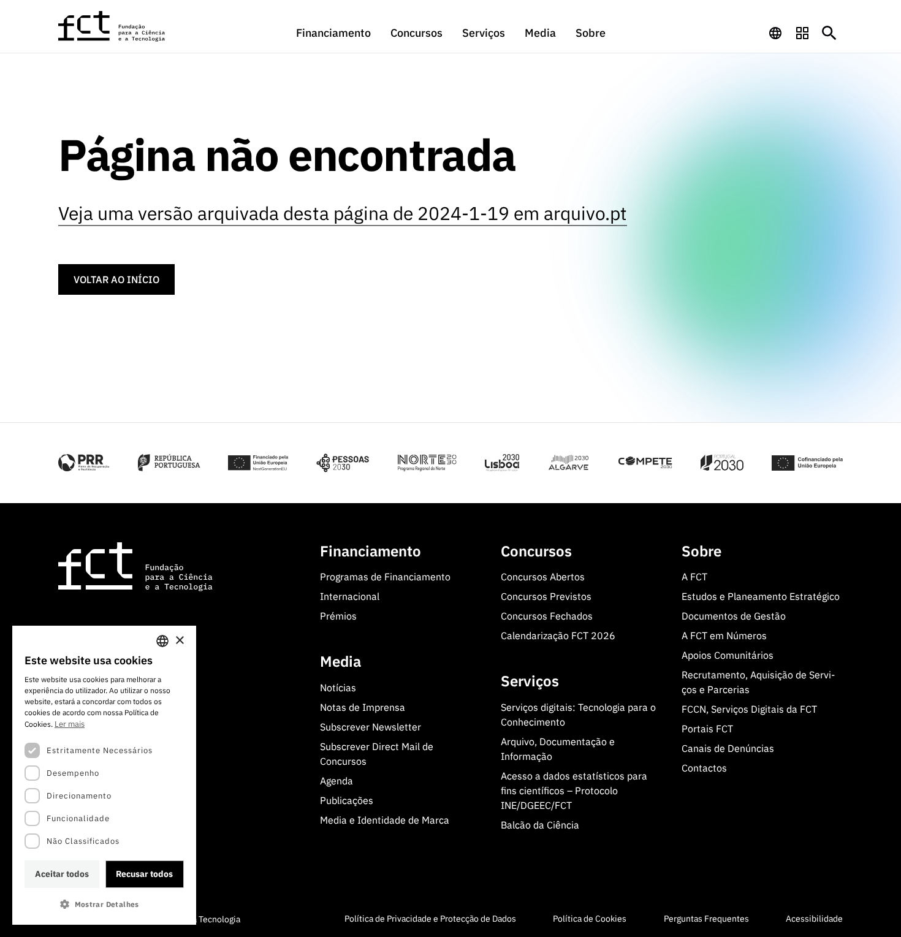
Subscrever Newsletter (370, 727)
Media (540, 33)
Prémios (338, 616)
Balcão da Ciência (540, 825)
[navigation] (775, 33)
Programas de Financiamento (385, 577)
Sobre (591, 33)
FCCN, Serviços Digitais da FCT (749, 709)
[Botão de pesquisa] (829, 33)
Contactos (704, 768)
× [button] (179, 640)
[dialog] (104, 775)
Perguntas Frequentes (706, 918)
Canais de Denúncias (728, 748)
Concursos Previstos (546, 596)
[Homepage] (112, 26)
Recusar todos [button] (144, 873)
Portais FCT (707, 729)
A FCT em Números (724, 635)
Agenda (336, 781)
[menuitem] (333, 39)
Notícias (338, 687)
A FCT (694, 577)
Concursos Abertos (543, 577)
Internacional (349, 596)
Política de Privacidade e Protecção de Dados (430, 918)
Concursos (416, 33)
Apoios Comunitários (728, 655)
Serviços (483, 33)
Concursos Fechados (547, 616)
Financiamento (333, 33)
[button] (104, 904)
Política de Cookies (589, 918)
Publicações (346, 800)
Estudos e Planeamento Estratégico (761, 596)
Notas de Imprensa (362, 707)
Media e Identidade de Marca (384, 820)
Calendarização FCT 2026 (558, 635)
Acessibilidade (814, 918)
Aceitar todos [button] (62, 873)
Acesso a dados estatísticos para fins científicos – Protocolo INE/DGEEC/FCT (574, 790)
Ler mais (70, 724)
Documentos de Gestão (734, 616)
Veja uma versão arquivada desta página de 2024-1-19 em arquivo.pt (342, 213)
